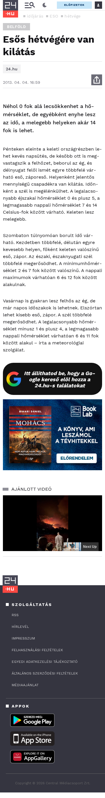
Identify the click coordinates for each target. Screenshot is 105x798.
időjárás (35, 16)
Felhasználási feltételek (37, 650)
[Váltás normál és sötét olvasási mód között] (44, 5)
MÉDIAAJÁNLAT (25, 685)
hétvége (72, 16)
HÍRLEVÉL (20, 627)
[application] (52, 523)
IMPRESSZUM (23, 638)
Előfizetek (74, 4)
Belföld (16, 27)
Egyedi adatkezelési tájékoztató (45, 662)
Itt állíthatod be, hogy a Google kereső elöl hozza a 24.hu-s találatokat (59, 379)
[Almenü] (30, 5)
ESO (54, 16)
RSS (15, 615)
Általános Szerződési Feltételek (45, 673)
